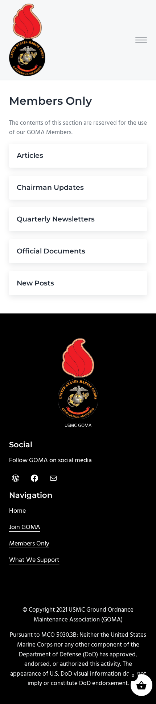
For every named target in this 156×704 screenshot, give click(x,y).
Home (17, 511)
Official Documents (51, 251)
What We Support (34, 560)
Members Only (29, 544)
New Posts (35, 283)
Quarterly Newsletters (56, 219)
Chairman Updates (50, 187)
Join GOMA (24, 527)
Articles (30, 155)
